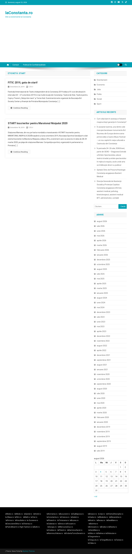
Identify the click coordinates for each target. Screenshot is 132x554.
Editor (30, 87)
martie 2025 (102, 288)
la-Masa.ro (9, 517)
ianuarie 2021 (102, 370)
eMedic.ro (9, 514)
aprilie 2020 (101, 408)
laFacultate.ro (20, 520)
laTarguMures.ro (106, 540)
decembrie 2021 (103, 355)
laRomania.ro (52, 514)
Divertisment (102, 80)
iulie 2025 (101, 274)
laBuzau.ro (74, 520)
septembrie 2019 (104, 441)
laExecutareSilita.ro (13, 524)
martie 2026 (102, 245)
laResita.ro (112, 527)
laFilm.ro (18, 517)
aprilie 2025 (101, 284)
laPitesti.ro (61, 530)
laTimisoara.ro (63, 520)
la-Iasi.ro (101, 514)
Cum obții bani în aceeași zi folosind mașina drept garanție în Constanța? (111, 120)
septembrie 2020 (104, 384)
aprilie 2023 (101, 331)
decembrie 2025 (103, 260)
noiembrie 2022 (103, 341)
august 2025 (102, 269)
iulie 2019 (101, 451)
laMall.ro (26, 517)
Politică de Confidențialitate (34, 65)
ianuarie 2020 (102, 422)
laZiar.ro (34, 517)
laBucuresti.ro (64, 514)
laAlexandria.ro (115, 517)
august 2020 (102, 389)
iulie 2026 (101, 226)
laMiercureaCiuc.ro (65, 527)
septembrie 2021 (104, 360)
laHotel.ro (37, 514)
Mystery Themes (29, 551)
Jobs (99, 89)
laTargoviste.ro (94, 536)
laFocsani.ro (71, 524)
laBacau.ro (101, 520)
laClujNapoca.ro (77, 514)
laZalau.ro (92, 543)
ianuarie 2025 (102, 293)
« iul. (95, 496)
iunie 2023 (101, 322)
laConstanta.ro (19, 12)
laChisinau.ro (27, 524)
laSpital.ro (28, 514)
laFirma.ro (10, 520)
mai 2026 (100, 236)
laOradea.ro (51, 530)
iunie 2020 (101, 398)
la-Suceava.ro (32, 520)
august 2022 (102, 346)
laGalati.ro (75, 517)
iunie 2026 (101, 231)
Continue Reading (20, 108)
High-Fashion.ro (26, 527)
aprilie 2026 (101, 240)
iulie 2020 (101, 393)
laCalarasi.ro (52, 524)
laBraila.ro (104, 527)
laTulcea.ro (118, 540)
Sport (99, 104)
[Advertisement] (66, 43)
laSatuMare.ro (94, 530)
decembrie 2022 (103, 336)
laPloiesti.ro (51, 520)
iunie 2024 (101, 303)
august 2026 (102, 221)
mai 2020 (100, 403)
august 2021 (102, 365)
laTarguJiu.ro (94, 540)
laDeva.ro (61, 524)
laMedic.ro (18, 514)
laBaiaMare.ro (112, 520)
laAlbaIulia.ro (102, 517)
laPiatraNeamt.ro (12, 527)
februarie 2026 (103, 250)
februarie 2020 (103, 417)
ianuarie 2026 (102, 255)
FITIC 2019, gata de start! (23, 82)
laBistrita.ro (93, 524)
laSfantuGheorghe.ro (114, 514)
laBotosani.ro (93, 527)
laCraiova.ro (64, 517)
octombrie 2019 (103, 436)
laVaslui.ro (92, 517)
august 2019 (102, 446)
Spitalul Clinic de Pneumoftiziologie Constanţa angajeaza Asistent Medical (111, 173)
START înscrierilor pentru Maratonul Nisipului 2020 (37, 123)
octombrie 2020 (103, 379)
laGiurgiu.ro (52, 527)
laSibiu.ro (91, 533)
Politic (99, 94)
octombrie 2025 (103, 264)
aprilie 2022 (101, 350)
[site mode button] (119, 64)
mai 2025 (100, 279)
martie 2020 (102, 413)
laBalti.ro (36, 527)
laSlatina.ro (100, 533)
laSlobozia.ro (111, 533)
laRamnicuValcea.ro (55, 533)
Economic (101, 85)
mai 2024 (100, 307)
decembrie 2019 (103, 427)
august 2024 (102, 298)
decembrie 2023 (103, 312)
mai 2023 (100, 326)
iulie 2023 (101, 317)
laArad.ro (91, 520)
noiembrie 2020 (103, 374)
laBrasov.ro (92, 514)
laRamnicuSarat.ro (74, 530)
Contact (16, 65)
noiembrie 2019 (103, 432)
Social (99, 99)
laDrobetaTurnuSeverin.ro (74, 533)
